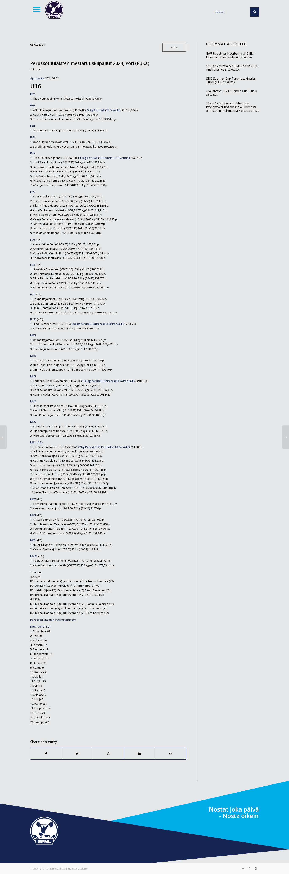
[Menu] (35, 9)
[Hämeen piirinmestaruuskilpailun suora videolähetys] (3, 437)
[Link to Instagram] (255, 868)
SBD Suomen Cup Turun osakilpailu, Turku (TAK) (231, 80)
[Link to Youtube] (243, 868)
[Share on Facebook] (46, 753)
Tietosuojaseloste (78, 868)
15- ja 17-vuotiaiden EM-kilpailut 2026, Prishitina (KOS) (232, 68)
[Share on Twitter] (77, 753)
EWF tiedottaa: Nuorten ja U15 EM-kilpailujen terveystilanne (230, 55)
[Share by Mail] (170, 753)
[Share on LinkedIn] (139, 753)
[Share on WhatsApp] (108, 753)
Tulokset (35, 69)
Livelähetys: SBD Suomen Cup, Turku (231, 91)
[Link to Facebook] (249, 868)
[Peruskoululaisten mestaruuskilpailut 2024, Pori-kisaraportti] (285, 437)
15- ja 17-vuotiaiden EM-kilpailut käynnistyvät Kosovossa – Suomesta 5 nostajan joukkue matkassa (231, 107)
